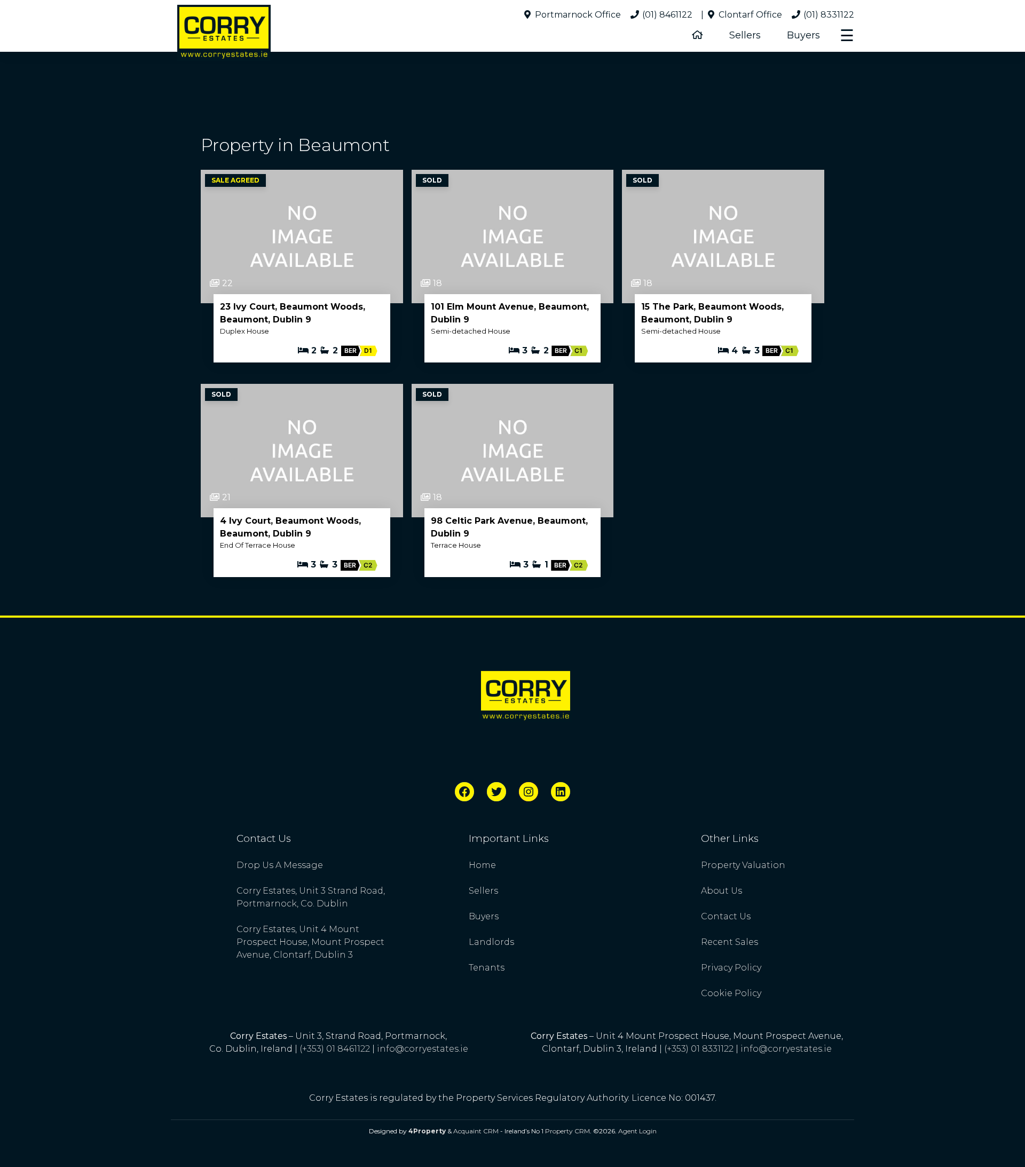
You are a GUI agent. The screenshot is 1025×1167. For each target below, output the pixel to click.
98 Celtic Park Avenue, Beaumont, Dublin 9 (509, 527)
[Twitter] (496, 791)
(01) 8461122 (666, 15)
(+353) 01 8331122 (699, 1049)
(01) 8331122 (827, 15)
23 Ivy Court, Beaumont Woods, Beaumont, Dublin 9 (292, 313)
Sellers (745, 35)
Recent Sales (729, 942)
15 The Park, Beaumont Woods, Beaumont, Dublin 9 (712, 313)
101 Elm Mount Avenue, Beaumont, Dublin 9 (510, 313)
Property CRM (567, 1131)
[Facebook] (464, 791)
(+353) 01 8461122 (334, 1049)
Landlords (491, 942)
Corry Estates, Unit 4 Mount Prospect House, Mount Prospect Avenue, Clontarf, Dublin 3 (310, 942)
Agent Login (637, 1131)
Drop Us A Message (279, 865)
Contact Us (726, 916)
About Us (721, 891)
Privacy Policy (731, 968)
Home (482, 865)
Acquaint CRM (476, 1131)
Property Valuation (743, 865)
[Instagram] (528, 791)
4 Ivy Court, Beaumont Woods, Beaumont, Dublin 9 (290, 527)
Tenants (486, 968)
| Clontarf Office (741, 15)
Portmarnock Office (577, 15)
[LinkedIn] (560, 791)
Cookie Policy (731, 993)
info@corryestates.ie (422, 1049)
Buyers (803, 35)
